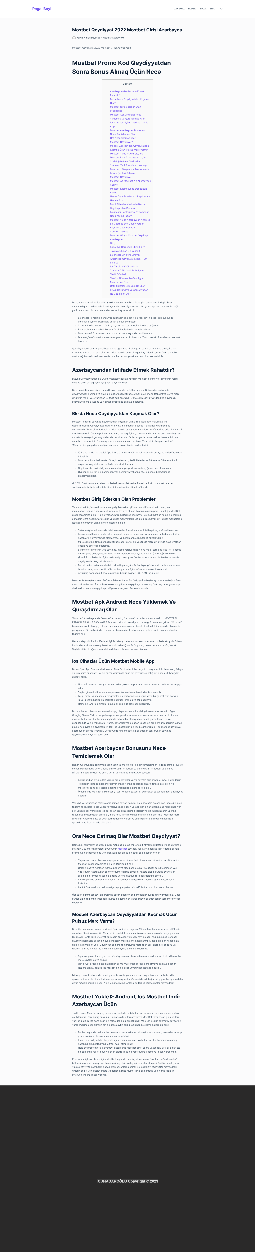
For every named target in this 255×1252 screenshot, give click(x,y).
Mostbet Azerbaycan (113, 38)
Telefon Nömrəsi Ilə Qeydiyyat (127, 278)
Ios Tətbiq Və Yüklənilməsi (124, 266)
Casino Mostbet (119, 231)
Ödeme (203, 9)
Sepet (213, 9)
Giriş (112, 243)
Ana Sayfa (179, 9)
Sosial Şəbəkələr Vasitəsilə (125, 161)
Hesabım (192, 9)
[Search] (221, 9)
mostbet (122, 848)
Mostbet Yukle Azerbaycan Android (130, 219)
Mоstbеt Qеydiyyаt (120, 176)
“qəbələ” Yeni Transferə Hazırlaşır (128, 165)
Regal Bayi (41, 8)
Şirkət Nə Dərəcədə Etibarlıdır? (127, 246)
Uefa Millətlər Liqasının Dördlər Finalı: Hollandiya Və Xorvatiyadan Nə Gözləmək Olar (129, 289)
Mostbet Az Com (119, 282)
